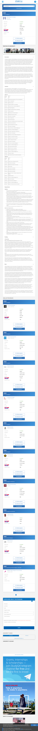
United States (11, 515)
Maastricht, (8, 367)
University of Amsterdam (11, 305)
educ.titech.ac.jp (9, 19)
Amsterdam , (9, 306)
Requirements (7, 187)
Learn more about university (19, 654)
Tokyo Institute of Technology (11, 17)
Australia (11, 542)
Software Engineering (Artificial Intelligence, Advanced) (12, 567)
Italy (9, 485)
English (21, 310)
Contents (6, 86)
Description (7, 57)
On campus (21, 21)
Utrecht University (10, 454)
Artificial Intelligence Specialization (9, 511)
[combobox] (19, 612)
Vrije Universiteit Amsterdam (11, 336)
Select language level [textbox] (7, 614)
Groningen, (8, 398)
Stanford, (8, 515)
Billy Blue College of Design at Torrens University (14, 570)
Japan (9, 18)
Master (5, 301)
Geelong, (8, 542)
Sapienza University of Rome (11, 484)
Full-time (21, 23)
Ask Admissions (19, 328)
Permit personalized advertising (26, 729)
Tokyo (7, 18)
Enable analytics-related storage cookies (9, 730)
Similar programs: (8, 298)
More (6, 264)
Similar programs (20, 38)
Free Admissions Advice (19, 40)
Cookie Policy (15, 726)
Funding (6, 236)
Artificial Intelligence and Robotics (9, 481)
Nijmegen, (8, 428)
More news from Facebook (19, 638)
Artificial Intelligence (7, 302)
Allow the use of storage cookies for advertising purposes (11, 728)
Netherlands (12, 306)
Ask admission (19, 43)
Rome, (8, 485)
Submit (19, 627)
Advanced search (19, 8)
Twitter (27, 635)
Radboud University (10, 427)
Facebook (11, 635)
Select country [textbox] (6, 612)
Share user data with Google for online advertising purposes (12, 729)
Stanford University (10, 514)
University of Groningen (10, 397)
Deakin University (10, 540)
